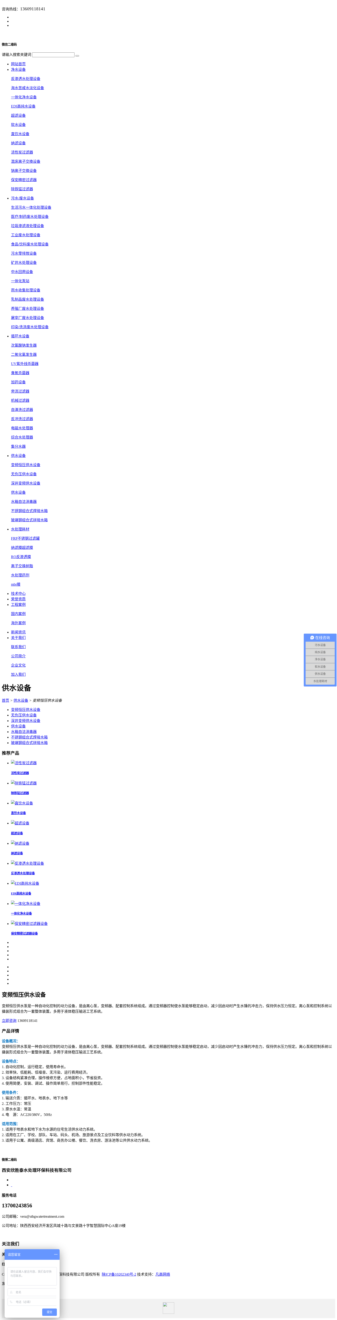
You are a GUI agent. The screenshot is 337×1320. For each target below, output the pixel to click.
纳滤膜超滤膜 (22, 548)
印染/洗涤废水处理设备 (30, 327)
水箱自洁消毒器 (24, 502)
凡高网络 (162, 1274)
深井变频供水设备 (25, 483)
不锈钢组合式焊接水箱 (29, 511)
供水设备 (18, 492)
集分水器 (18, 446)
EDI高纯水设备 (23, 106)
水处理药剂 (20, 575)
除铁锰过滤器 (22, 189)
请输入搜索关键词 (16, 55)
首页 (5, 700)
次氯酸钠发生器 (24, 345)
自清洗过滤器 (22, 410)
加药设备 (18, 382)
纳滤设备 (18, 143)
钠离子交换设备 (24, 171)
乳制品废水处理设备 (27, 299)
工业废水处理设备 (25, 235)
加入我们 (18, 674)
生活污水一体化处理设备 (31, 207)
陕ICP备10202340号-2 (119, 1274)
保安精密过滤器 (24, 180)
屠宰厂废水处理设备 (27, 318)
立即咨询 (9, 1021)
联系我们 (18, 647)
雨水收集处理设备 (25, 290)
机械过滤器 (20, 400)
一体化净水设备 (24, 97)
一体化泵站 (20, 281)
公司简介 (18, 656)
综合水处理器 (22, 437)
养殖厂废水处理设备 (27, 309)
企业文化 (18, 665)
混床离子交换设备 (25, 161)
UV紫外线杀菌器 (25, 364)
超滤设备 (18, 115)
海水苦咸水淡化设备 (27, 88)
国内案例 (18, 614)
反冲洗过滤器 (22, 419)
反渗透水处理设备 (25, 79)
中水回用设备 (22, 272)
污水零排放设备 (24, 253)
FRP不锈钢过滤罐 (25, 538)
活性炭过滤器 (22, 152)
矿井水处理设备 (24, 263)
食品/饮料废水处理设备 (30, 244)
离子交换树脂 (22, 566)
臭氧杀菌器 (20, 373)
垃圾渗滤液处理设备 (27, 226)
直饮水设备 (20, 134)
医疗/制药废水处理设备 (30, 217)
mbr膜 (15, 584)
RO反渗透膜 (21, 557)
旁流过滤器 (20, 391)
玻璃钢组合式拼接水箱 (29, 520)
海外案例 (18, 623)
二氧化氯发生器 (24, 354)
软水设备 (18, 125)
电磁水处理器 (22, 428)
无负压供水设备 (24, 474)
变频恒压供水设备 (25, 465)
